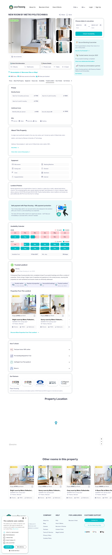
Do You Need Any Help (94, 525)
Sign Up (98, 7)
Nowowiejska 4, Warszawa (24, 72)
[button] (15, 551)
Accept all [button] (9, 547)
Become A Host (44, 7)
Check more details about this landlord (84, 61)
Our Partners (78, 73)
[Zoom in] (101, 439)
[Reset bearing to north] (101, 444)
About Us (32, 7)
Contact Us (94, 520)
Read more (15, 529)
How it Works (57, 7)
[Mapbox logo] (13, 445)
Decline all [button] (20, 547)
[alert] (15, 534)
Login (91, 7)
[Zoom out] (101, 441)
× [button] (25, 518)
